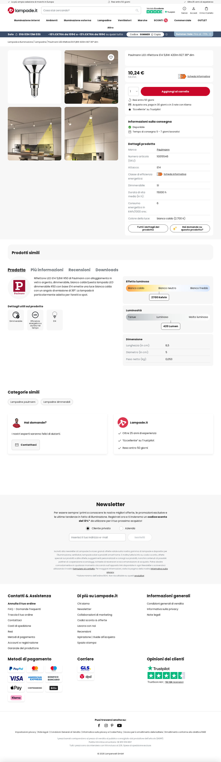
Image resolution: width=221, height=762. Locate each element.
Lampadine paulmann (23, 402)
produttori (139, 575)
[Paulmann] (19, 287)
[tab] (17, 270)
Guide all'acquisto (104, 637)
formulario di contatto (84, 568)
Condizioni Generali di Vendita (65, 732)
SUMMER (145, 34)
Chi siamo (83, 603)
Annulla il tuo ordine (22, 603)
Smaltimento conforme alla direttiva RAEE (185, 732)
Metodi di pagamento (21, 637)
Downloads (107, 270)
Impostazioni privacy (25, 732)
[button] (34, 133)
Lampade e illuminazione (20, 42)
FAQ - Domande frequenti (24, 609)
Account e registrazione (23, 643)
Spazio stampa (86, 643)
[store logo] (22, 10)
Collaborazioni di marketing (94, 615)
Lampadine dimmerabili (57, 402)
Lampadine (40, 42)
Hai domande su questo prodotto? (192, 228)
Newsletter (84, 609)
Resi (10, 631)
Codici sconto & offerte (92, 620)
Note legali (153, 615)
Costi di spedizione (19, 626)
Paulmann (163, 150)
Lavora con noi (86, 626)
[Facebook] (101, 725)
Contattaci (15, 620)
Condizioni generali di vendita (165, 603)
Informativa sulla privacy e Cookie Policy (102, 732)
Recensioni (79, 270)
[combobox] (91, 10)
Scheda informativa (199, 76)
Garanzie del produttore (23, 648)
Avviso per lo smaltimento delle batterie (143, 732)
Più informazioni (47, 270)
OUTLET (202, 20)
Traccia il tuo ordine (20, 615)
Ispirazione (84, 637)
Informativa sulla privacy (162, 609)
